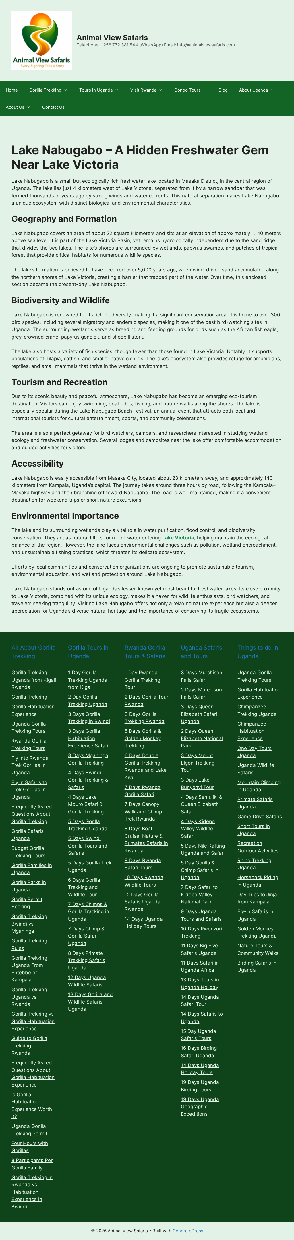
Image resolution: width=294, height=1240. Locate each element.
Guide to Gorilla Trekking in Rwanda (29, 1045)
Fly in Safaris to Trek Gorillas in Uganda (29, 790)
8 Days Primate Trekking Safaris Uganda (86, 960)
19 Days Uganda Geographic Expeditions (200, 1107)
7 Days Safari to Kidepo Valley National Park (199, 894)
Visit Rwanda (143, 90)
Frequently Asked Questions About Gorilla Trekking (31, 814)
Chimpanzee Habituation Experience (251, 731)
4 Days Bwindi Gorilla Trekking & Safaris (88, 780)
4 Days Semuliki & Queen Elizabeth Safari (201, 804)
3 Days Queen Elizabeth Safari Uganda (199, 714)
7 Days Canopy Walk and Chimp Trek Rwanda (143, 811)
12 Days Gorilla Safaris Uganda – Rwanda (145, 902)
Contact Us (53, 107)
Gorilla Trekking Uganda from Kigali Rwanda (33, 680)
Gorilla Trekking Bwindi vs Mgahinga (29, 924)
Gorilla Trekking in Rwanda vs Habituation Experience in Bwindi (32, 1192)
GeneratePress (188, 1230)
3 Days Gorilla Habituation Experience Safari (88, 738)
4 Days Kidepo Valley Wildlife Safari (198, 829)
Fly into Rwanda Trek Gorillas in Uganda (30, 765)
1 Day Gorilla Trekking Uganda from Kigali (87, 680)
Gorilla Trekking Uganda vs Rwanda (29, 997)
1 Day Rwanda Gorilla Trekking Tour (142, 680)
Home (12, 90)
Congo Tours (187, 90)
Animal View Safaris (112, 37)
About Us (15, 107)
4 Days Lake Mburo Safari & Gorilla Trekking (86, 804)
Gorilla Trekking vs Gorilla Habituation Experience (33, 1021)
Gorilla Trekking (45, 90)
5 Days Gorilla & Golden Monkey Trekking (143, 738)
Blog (223, 90)
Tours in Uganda (96, 90)
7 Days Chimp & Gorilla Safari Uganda (86, 936)
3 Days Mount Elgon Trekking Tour (197, 763)
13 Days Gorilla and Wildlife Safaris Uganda (90, 1002)
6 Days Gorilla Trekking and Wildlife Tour (84, 887)
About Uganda (253, 90)
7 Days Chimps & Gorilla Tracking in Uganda (88, 911)
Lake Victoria (178, 538)
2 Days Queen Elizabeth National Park (202, 738)
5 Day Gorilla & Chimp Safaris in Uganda (199, 870)
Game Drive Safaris (259, 816)
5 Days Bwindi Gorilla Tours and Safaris (87, 845)
